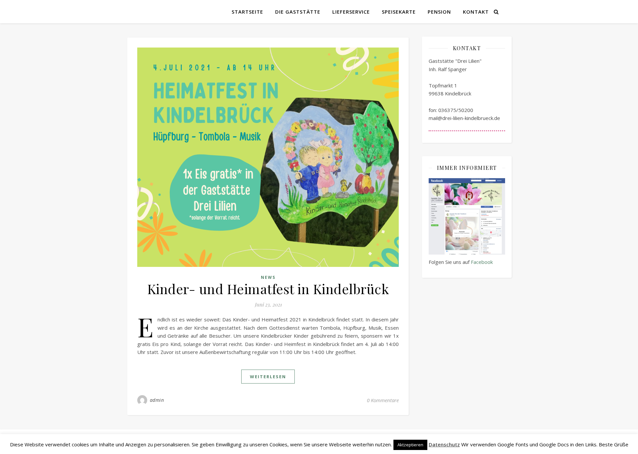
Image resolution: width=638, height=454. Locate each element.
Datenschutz (444, 444)
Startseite (247, 11)
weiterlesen (268, 377)
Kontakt (476, 11)
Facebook (482, 262)
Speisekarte (399, 11)
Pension (439, 11)
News (268, 277)
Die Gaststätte (297, 11)
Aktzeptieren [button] (410, 445)
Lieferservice (351, 11)
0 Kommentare (383, 400)
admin (157, 400)
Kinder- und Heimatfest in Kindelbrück (268, 288)
